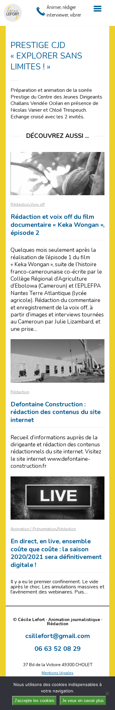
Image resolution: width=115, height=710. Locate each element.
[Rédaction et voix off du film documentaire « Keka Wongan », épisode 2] (57, 173)
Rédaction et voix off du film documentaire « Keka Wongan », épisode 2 (57, 224)
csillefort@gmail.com (57, 636)
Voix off (37, 204)
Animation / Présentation (33, 529)
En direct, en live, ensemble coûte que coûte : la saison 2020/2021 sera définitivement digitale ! (56, 553)
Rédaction (20, 204)
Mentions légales (57, 672)
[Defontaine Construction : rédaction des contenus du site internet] (57, 360)
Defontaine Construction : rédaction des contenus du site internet (56, 412)
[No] (107, 693)
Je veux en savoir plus (83, 700)
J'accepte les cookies (34, 700)
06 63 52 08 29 (57, 648)
